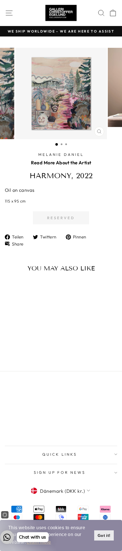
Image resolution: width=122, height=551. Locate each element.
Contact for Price (21, 349)
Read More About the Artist (61, 162)
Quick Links (59, 454)
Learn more (39, 542)
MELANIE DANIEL (61, 154)
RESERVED (61, 218)
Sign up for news (60, 472)
